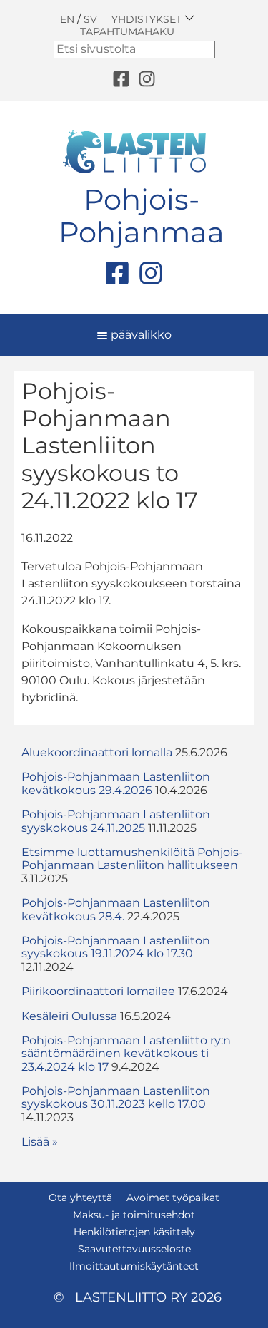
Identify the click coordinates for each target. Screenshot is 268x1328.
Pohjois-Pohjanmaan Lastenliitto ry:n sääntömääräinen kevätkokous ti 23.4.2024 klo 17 (126, 1054)
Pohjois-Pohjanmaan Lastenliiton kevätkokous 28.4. (115, 909)
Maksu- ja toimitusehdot (134, 1214)
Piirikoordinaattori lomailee (98, 991)
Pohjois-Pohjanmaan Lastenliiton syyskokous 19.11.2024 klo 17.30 (115, 947)
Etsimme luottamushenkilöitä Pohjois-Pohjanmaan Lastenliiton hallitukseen (132, 858)
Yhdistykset (147, 19)
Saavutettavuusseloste (134, 1249)
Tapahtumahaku (127, 31)
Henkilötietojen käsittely (134, 1231)
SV (90, 19)
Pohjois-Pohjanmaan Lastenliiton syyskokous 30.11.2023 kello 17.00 (115, 1097)
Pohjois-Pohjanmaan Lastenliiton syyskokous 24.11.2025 (115, 821)
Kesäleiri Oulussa (69, 1016)
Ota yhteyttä (80, 1197)
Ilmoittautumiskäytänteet (134, 1266)
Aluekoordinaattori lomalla (96, 752)
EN (67, 19)
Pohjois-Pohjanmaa (141, 216)
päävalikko (140, 334)
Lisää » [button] (39, 1141)
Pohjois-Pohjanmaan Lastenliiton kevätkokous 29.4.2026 (115, 783)
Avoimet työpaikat (172, 1197)
